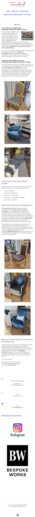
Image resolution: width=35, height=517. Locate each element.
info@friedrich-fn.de (14, 363)
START (8, 11)
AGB (25, 504)
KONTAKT (28, 14)
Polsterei (18, 24)
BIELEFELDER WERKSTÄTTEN (13, 14)
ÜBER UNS (15, 11)
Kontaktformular (12, 365)
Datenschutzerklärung (19, 504)
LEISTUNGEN (24, 11)
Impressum (10, 504)
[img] (17, 4)
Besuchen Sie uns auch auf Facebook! (11, 415)
